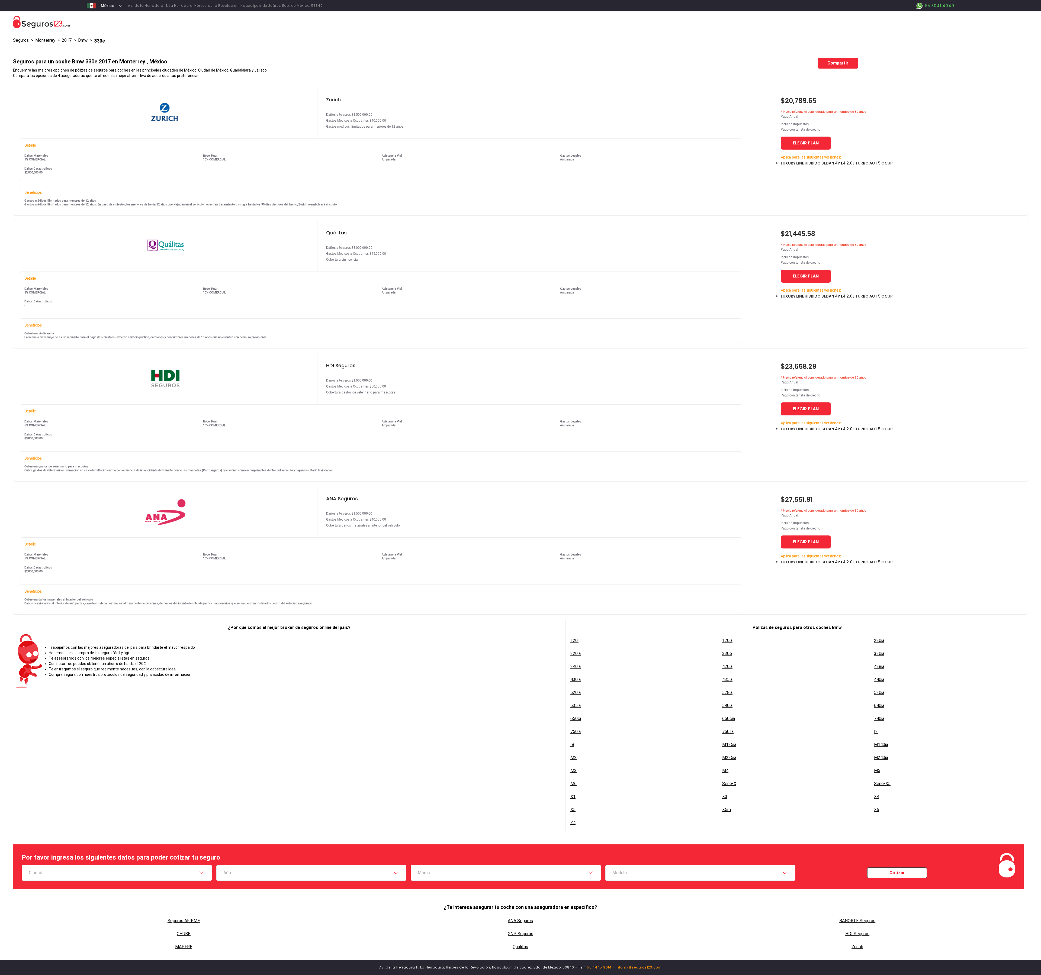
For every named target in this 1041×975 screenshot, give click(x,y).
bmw (83, 40)
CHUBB (184, 933)
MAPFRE (183, 946)
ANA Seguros (520, 920)
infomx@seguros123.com (639, 967)
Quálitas (520, 946)
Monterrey (45, 40)
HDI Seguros (857, 933)
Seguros (21, 40)
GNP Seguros (520, 933)
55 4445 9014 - (601, 967)
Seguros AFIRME (184, 920)
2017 (67, 40)
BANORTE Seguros (857, 920)
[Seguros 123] (520, 22)
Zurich (857, 946)
